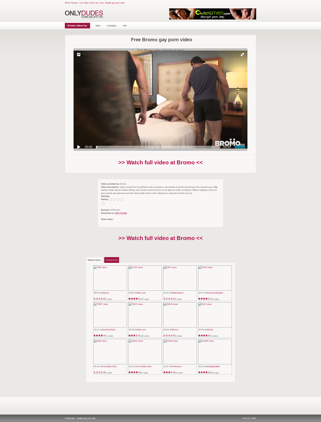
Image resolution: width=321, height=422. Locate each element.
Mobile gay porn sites (115, 3)
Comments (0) (112, 260)
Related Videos (94, 260)
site (125, 25)
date (98, 25)
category (111, 25)
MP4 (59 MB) (121, 213)
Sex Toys (99, 3)
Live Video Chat (87, 3)
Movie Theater (71, 3)
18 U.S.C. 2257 (249, 418)
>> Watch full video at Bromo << (160, 162)
